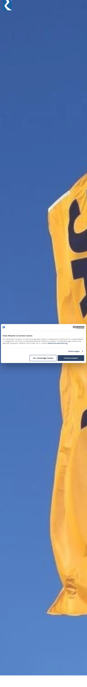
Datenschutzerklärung (57, 343)
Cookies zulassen (71, 358)
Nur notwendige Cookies (43, 358)
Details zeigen (74, 351)
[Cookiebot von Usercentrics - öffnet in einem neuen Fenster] (74, 327)
